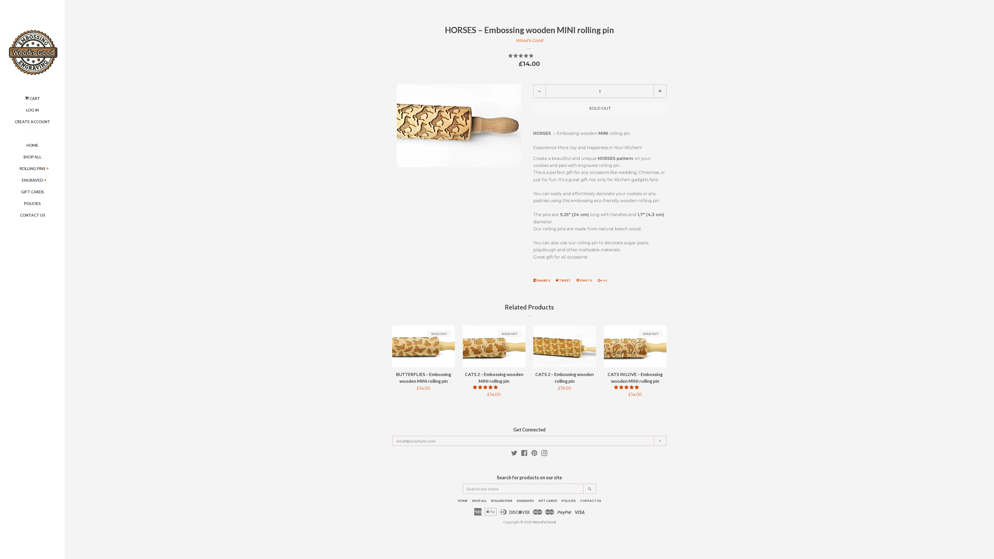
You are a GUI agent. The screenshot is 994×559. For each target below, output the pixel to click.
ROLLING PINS (32, 168)
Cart (34, 98)
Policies (32, 203)
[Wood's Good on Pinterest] (534, 454)
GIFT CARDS (32, 191)
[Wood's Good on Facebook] (524, 454)
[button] (521, 55)
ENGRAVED (32, 180)
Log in (32, 110)
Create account (32, 121)
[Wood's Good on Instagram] (544, 454)
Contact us (32, 215)
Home (32, 145)
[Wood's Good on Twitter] (514, 454)
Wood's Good (529, 40)
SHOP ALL (32, 157)
